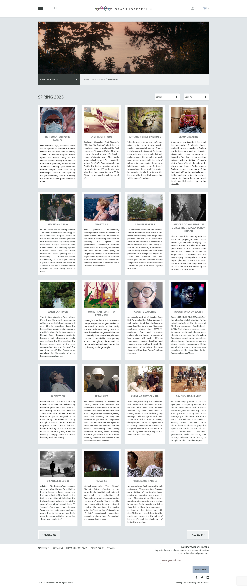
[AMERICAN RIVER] (57, 296)
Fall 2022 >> (198, 534)
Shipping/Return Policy (76, 548)
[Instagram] (208, 577)
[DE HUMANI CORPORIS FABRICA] (57, 121)
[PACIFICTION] (57, 380)
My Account (43, 548)
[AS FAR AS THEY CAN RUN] (145, 380)
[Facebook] (196, 577)
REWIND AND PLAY (57, 224)
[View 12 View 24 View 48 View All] (196, 97)
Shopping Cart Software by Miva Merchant (192, 583)
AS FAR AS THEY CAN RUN (145, 396)
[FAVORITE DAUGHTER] (145, 296)
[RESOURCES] (101, 380)
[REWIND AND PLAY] (57, 208)
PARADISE (101, 481)
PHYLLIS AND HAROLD (145, 481)
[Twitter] (202, 577)
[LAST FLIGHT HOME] (101, 121)
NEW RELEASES (98, 79)
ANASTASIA (101, 224)
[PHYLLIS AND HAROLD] (145, 465)
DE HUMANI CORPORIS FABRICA (57, 139)
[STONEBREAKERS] (145, 208)
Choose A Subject (50, 79)
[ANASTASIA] (101, 208)
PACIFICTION (58, 396)
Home (86, 79)
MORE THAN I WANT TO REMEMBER (101, 313)
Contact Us (58, 548)
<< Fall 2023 (49, 534)
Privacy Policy (97, 548)
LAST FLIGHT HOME (101, 137)
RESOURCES (101, 396)
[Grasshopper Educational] (123, 8)
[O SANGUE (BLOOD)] (57, 465)
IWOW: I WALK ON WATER (188, 311)
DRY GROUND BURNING (188, 396)
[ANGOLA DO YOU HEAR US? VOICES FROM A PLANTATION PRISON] (188, 208)
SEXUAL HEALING (188, 137)
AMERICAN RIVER (58, 311)
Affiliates (111, 548)
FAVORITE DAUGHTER (145, 311)
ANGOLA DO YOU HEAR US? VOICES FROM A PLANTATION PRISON (188, 228)
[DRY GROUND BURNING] (188, 380)
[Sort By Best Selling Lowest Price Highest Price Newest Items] (167, 97)
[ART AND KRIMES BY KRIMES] (145, 121)
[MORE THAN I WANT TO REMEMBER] (101, 296)
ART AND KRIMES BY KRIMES (145, 137)
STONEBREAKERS (145, 224)
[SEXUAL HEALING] (188, 121)
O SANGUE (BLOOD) (58, 481)
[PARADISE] (101, 465)
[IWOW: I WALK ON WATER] (188, 296)
